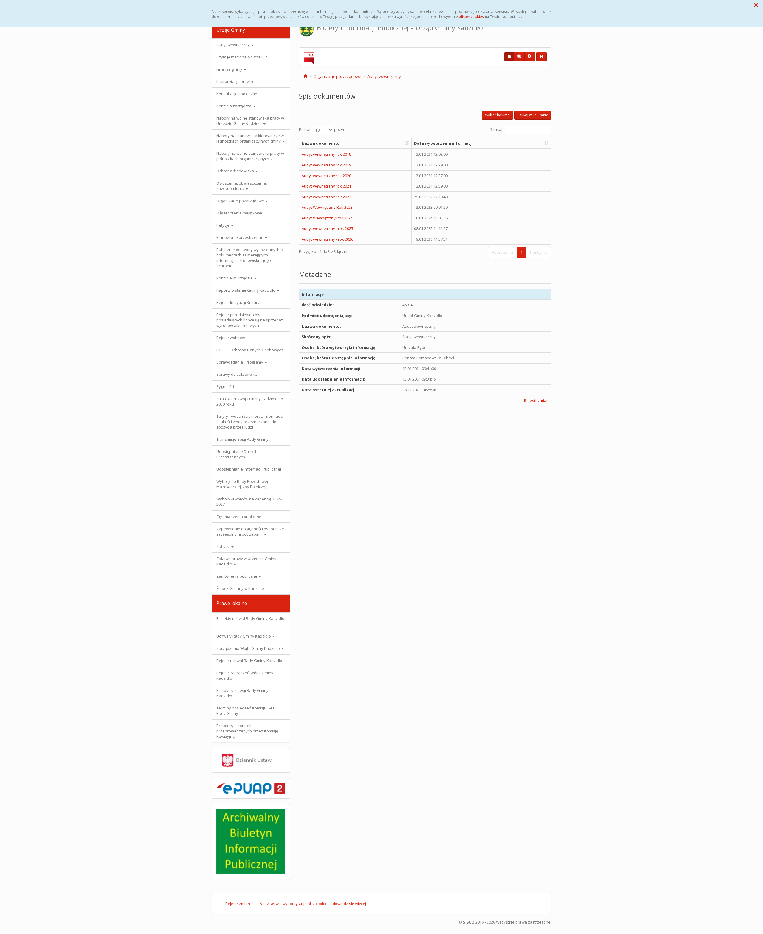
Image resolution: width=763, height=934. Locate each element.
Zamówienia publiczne (237, 576)
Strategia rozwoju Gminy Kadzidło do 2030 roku (249, 401)
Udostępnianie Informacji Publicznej (248, 469)
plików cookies (471, 16)
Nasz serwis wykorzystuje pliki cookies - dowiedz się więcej (313, 903)
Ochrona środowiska (235, 171)
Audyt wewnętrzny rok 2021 (326, 186)
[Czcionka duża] (529, 56)
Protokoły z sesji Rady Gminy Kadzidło (242, 693)
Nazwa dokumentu (321, 143)
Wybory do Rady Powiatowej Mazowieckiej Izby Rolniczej (242, 484)
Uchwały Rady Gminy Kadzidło (244, 636)
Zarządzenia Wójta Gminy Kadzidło (248, 648)
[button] (756, 5)
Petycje (223, 225)
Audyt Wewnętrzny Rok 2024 (327, 218)
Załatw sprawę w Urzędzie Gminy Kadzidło (246, 561)
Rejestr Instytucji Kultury (238, 302)
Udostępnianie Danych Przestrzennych (237, 454)
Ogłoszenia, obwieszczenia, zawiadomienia (241, 185)
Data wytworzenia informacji (443, 143)
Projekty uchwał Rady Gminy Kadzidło (250, 618)
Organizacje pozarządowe (240, 200)
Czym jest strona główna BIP (241, 57)
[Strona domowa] (305, 76)
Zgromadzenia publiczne (239, 516)
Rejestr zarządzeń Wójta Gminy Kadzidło (244, 675)
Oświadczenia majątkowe (239, 213)
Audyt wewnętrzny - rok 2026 (327, 239)
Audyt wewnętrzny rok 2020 (326, 175)
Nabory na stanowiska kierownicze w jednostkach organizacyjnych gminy (250, 138)
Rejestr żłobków (230, 337)
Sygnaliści (225, 386)
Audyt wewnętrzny (233, 44)
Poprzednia (502, 252)
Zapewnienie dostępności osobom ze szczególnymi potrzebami (250, 531)
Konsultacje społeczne (236, 93)
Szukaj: (496, 129)
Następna (539, 252)
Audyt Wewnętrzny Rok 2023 (327, 207)
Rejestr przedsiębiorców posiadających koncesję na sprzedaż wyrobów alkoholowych (249, 320)
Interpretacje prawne (235, 81)
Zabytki (223, 546)
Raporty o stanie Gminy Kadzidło (246, 290)
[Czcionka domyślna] (509, 56)
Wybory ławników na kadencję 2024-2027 (249, 501)
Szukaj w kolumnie (533, 114)
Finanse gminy (229, 69)
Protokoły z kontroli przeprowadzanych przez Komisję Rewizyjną (247, 731)
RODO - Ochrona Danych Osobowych (249, 349)
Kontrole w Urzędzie (235, 278)
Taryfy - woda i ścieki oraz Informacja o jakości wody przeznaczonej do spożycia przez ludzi (249, 422)
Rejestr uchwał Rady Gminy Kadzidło (249, 660)
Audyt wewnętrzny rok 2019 (326, 165)
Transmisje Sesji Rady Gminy (242, 439)
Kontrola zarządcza (234, 106)
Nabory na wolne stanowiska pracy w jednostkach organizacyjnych (250, 156)
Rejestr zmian (536, 400)
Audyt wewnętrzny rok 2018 (326, 154)
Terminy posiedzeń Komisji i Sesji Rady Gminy (246, 710)
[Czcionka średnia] (519, 56)
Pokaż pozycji (323, 129)
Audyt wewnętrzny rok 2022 (326, 197)
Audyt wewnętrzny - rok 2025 (327, 228)
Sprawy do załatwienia (237, 374)
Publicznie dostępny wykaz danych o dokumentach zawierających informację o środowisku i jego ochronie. (249, 257)
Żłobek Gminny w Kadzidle (240, 588)
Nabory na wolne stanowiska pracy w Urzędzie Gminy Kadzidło (250, 120)
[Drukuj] (541, 56)
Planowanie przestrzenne (240, 237)
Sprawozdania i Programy (240, 362)
